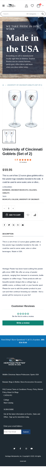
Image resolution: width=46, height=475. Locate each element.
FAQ (4, 389)
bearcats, (6, 199)
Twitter (9, 225)
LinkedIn (14, 225)
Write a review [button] (23, 323)
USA (37, 374)
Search (42, 13)
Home (3, 85)
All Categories (31, 14)
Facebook (4, 225)
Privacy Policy (32, 389)
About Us (10, 392)
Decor (22, 382)
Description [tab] (7, 234)
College (6, 400)
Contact (9, 389)
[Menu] (3, 5)
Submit (26, 432)
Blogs (16, 392)
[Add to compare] (35, 215)
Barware (6, 190)
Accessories (29, 382)
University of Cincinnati (29, 199)
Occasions (38, 382)
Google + (18, 225)
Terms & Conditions (19, 389)
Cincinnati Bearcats (19, 190)
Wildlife (5, 374)
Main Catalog (8, 403)
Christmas (12, 374)
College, (15, 199)
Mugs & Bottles (14, 382)
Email (23, 225)
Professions (25, 374)
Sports (32, 374)
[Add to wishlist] (28, 215)
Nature (18, 374)
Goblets (5, 193)
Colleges (33, 190)
